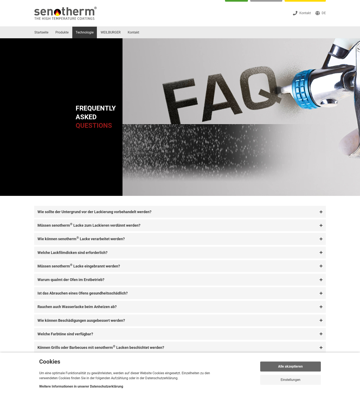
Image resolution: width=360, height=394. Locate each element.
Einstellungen (290, 380)
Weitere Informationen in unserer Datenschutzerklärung (81, 386)
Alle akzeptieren (290, 366)
